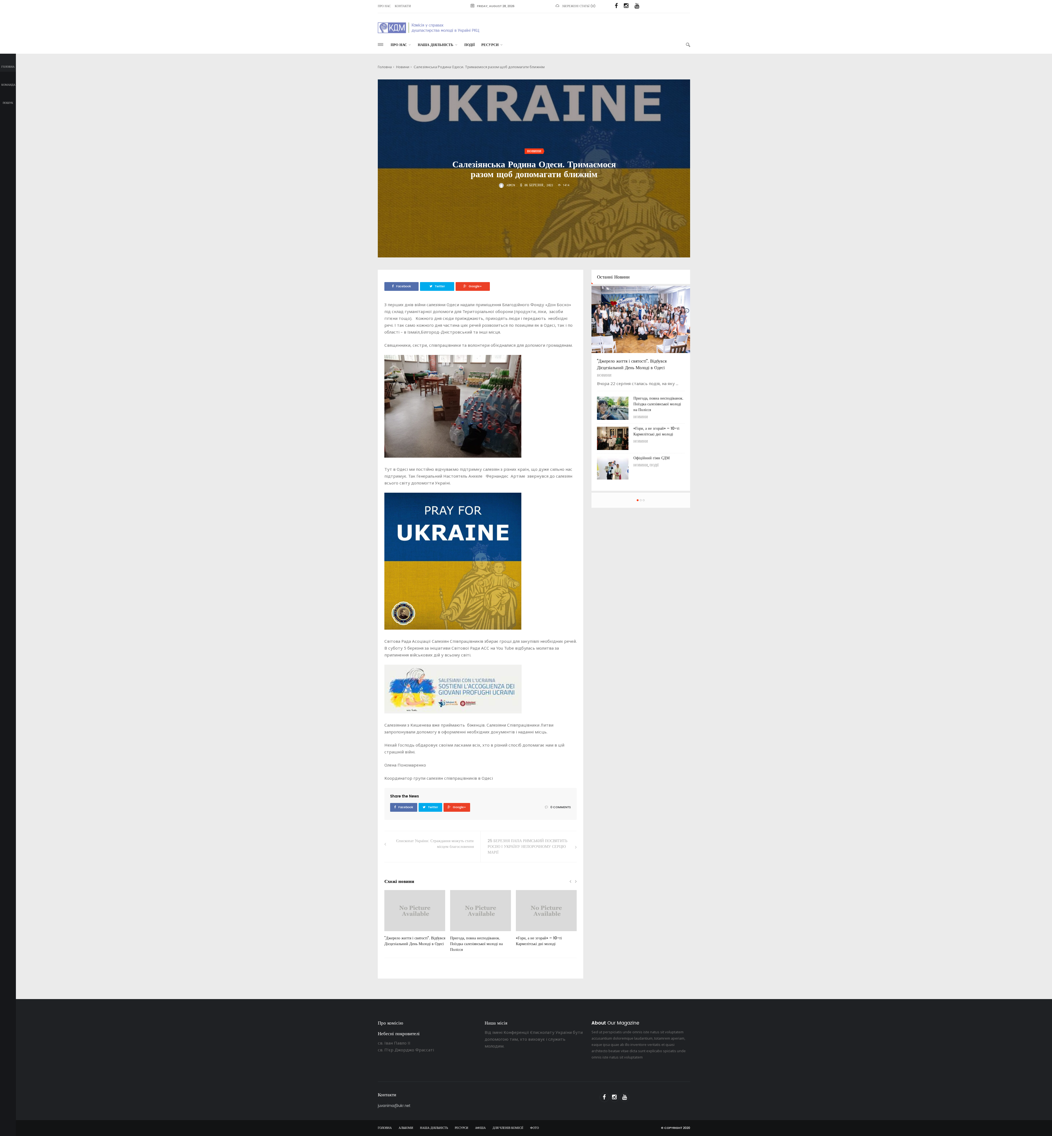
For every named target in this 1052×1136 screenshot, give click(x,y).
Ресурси (490, 45)
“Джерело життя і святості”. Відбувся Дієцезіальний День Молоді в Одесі (414, 941)
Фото (534, 1128)
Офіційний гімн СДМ (651, 458)
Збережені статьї (576, 6)
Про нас (384, 6)
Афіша (480, 1128)
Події (469, 45)
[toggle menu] (380, 44)
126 (461, 933)
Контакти (403, 6)
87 (526, 933)
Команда (8, 85)
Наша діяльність (435, 45)
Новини (402, 66)
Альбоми (406, 1128)
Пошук (8, 103)
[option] (415, 921)
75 (395, 933)
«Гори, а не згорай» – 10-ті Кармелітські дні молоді (539, 941)
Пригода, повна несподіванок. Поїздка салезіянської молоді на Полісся (476, 944)
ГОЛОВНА (385, 1128)
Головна (8, 67)
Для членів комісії (508, 1128)
